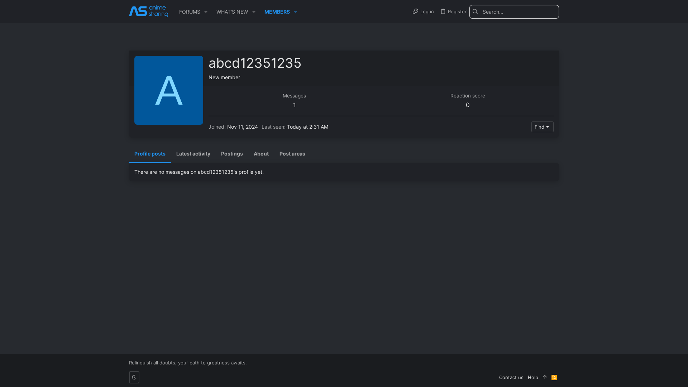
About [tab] (261, 153)
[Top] (544, 377)
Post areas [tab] (292, 153)
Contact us (511, 377)
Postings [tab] (232, 153)
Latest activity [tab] (193, 153)
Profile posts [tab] (150, 153)
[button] (206, 12)
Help (533, 377)
